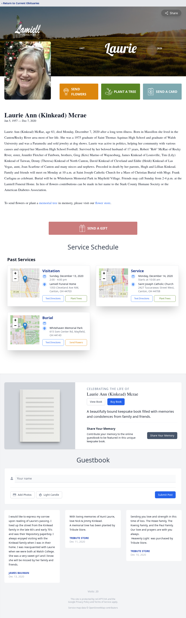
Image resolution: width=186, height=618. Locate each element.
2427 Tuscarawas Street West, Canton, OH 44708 (156, 289)
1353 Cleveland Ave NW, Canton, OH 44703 (64, 289)
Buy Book (116, 401)
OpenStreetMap (97, 607)
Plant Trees (76, 298)
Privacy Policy (83, 601)
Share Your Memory (162, 435)
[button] (25, 279)
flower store (102, 203)
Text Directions (53, 298)
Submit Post (165, 494)
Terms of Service (102, 601)
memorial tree (48, 203)
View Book (96, 401)
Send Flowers (76, 342)
